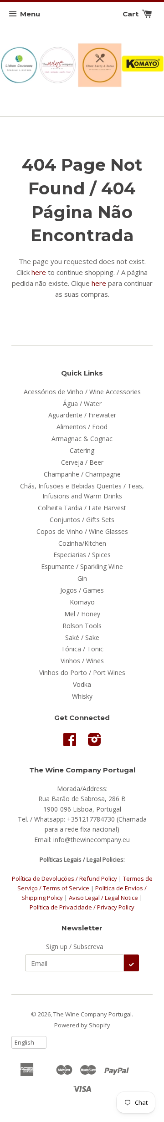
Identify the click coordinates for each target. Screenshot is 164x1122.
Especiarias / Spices (82, 554)
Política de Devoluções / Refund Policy (64, 878)
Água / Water (82, 403)
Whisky (82, 696)
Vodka (82, 684)
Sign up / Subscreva (74, 946)
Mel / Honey (82, 613)
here (38, 272)
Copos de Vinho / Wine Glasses (82, 531)
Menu (30, 14)
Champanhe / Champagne (82, 474)
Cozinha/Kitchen (82, 543)
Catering (82, 450)
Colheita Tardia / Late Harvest (82, 507)
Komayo (82, 602)
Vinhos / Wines (82, 660)
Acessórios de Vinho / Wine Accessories (82, 391)
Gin (82, 578)
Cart (131, 14)
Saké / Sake (82, 637)
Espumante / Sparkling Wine (82, 566)
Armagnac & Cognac (82, 438)
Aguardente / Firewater (82, 415)
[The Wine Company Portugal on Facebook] (70, 742)
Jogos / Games (82, 590)
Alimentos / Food (82, 426)
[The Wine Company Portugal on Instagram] (94, 742)
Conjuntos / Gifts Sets (82, 519)
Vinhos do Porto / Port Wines (82, 672)
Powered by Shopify (82, 1025)
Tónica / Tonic (82, 649)
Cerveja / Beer (82, 462)
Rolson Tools (82, 625)
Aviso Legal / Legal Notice (103, 898)
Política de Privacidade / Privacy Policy (82, 907)
